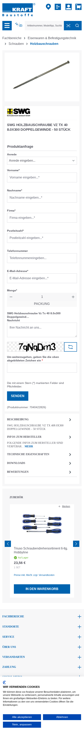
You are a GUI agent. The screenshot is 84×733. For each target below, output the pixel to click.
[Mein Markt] (48, 7)
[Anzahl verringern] (11, 297)
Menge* (12, 290)
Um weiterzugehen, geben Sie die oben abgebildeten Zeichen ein (33, 358)
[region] (42, 77)
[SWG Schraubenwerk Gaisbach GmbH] (18, 112)
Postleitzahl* (15, 230)
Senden (17, 396)
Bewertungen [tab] (18, 471)
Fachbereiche (13, 616)
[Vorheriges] (8, 544)
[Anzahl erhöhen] (73, 297)
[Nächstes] (76, 544)
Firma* (11, 210)
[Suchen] (77, 25)
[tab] (39, 424)
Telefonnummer (17, 250)
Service (8, 636)
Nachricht (13, 320)
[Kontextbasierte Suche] (19, 24)
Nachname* (14, 190)
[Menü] (7, 25)
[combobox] (44, 25)
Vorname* (13, 170)
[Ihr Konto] (68, 7)
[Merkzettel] (58, 7)
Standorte (10, 626)
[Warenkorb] (77, 7)
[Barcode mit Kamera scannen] (68, 25)
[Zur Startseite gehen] (18, 9)
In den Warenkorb (42, 589)
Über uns (9, 647)
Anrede (12, 154)
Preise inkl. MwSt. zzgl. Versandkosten (34, 575)
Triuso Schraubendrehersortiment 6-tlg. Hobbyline (41, 550)
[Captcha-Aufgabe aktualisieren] (70, 347)
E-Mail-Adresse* (17, 271)
